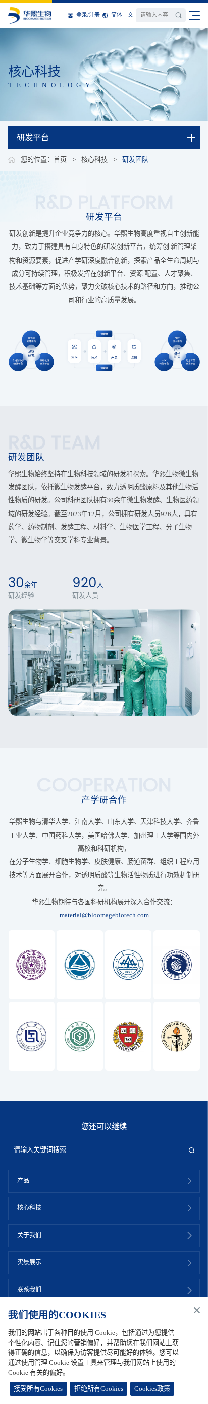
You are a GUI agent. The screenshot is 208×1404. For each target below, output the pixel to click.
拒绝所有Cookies (98, 1388)
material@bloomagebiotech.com (104, 915)
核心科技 (94, 159)
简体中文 (122, 15)
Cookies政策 (152, 1388)
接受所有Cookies (38, 1388)
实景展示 (29, 1262)
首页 (60, 159)
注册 (94, 15)
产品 (23, 1180)
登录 (81, 15)
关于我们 (29, 1235)
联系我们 (29, 1289)
